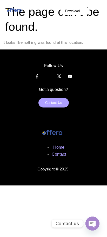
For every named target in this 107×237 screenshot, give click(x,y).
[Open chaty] (92, 224)
